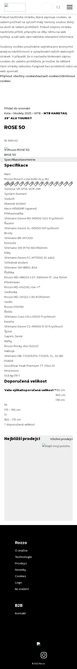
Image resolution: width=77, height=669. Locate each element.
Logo (18, 582)
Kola (7, 113)
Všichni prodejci (61, 438)
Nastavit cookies (47, 75)
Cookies (20, 576)
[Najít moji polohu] (56, 445)
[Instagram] (44, 655)
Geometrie (27, 159)
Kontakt (20, 613)
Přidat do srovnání (17, 108)
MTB (37, 113)
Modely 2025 (22, 113)
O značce (21, 550)
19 (12, 407)
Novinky (20, 569)
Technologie (23, 556)
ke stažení (22, 588)
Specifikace (12, 159)
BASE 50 (10, 154)
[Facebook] (33, 655)
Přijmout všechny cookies (18, 75)
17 (12, 417)
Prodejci (21, 563)
